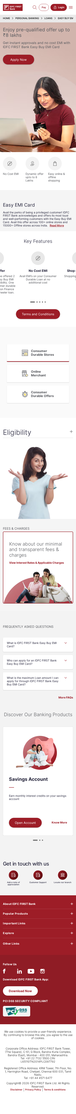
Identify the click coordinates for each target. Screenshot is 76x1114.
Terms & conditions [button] (55, 1089)
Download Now (20, 991)
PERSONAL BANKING (27, 18)
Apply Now (18, 60)
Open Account (25, 823)
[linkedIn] (19, 972)
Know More (59, 822)
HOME (6, 18)
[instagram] (42, 972)
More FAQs (65, 697)
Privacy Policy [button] (33, 1089)
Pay (44, 7)
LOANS (48, 18)
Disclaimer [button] (16, 1089)
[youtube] (31, 972)
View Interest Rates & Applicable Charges (36, 562)
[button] (32, 302)
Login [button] (61, 7)
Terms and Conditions (38, 314)
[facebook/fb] (4, 972)
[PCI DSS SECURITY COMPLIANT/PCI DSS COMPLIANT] (16, 1011)
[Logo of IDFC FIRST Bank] (13, 7)
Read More (57, 225)
